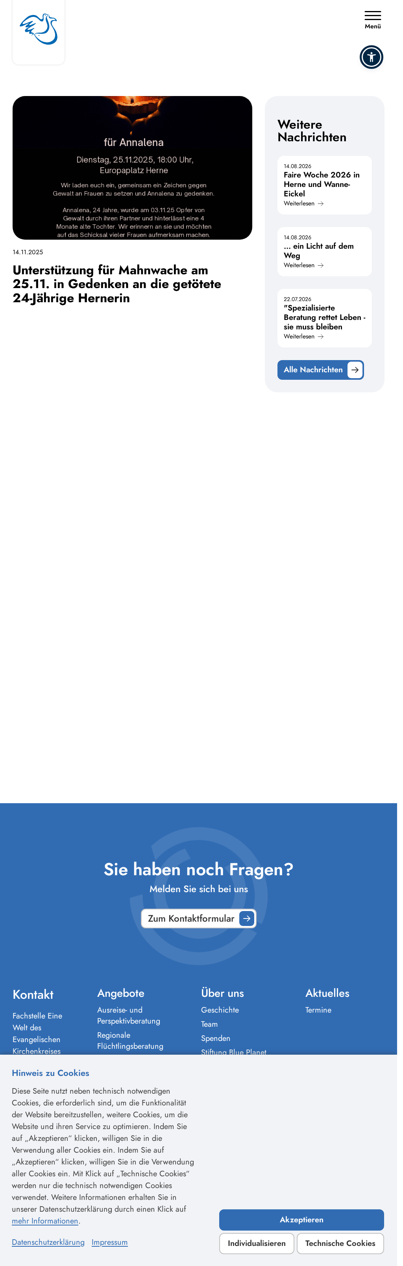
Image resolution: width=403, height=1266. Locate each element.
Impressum (110, 1242)
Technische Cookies (340, 1243)
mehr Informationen (45, 1221)
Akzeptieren (302, 1219)
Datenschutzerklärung (48, 1242)
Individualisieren (257, 1243)
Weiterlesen (299, 203)
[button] (371, 57)
